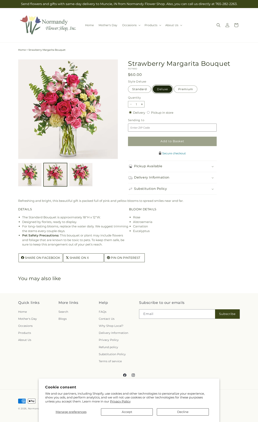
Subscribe (227, 314)
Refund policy (108, 347)
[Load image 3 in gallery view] (81, 174)
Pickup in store (162, 113)
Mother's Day (27, 319)
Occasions (25, 326)
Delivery (139, 113)
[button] (131, 25)
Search (63, 312)
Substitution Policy (112, 354)
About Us (24, 340)
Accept (127, 412)
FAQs (102, 312)
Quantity (134, 97)
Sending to (142, 120)
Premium (185, 89)
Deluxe (162, 89)
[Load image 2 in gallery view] (55, 174)
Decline (182, 412)
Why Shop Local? (111, 326)
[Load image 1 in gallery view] (30, 174)
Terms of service (110, 361)
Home (22, 49)
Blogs (62, 319)
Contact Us (106, 319)
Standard (139, 89)
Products (24, 333)
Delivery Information (113, 333)
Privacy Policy (120, 401)
